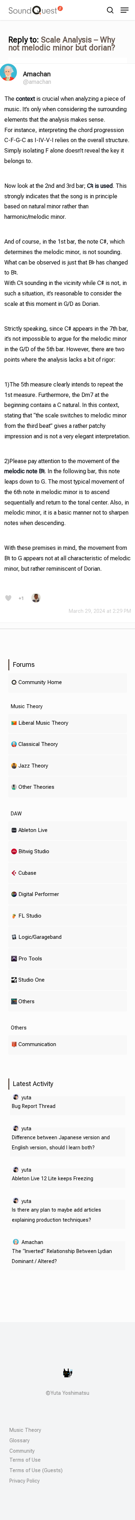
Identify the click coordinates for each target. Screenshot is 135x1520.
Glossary (19, 1440)
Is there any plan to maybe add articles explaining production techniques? (56, 1215)
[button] (125, 10)
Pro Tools (30, 958)
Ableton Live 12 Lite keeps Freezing (52, 1178)
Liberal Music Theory (43, 722)
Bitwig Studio (33, 851)
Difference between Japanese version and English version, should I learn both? (61, 1142)
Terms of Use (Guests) (36, 1470)
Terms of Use (25, 1460)
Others (26, 1001)
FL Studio (29, 915)
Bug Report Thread (33, 1106)
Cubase (27, 872)
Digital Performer (38, 894)
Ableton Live (33, 830)
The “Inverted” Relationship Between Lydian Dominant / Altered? (62, 1256)
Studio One (31, 979)
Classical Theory (38, 744)
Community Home (40, 682)
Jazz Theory (33, 765)
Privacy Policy (24, 1481)
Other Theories (36, 786)
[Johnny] (36, 600)
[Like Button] (8, 598)
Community (22, 1451)
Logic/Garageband (40, 937)
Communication (37, 1044)
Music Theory (25, 1430)
